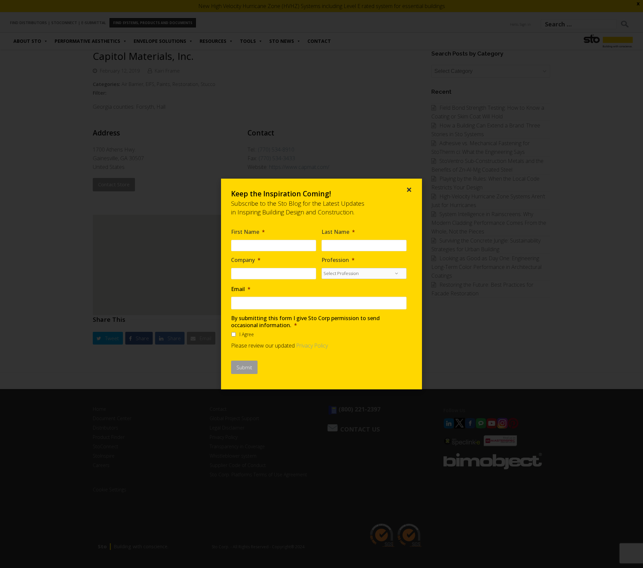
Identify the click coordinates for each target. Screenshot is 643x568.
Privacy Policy (312, 345)
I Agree (246, 334)
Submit (244, 367)
